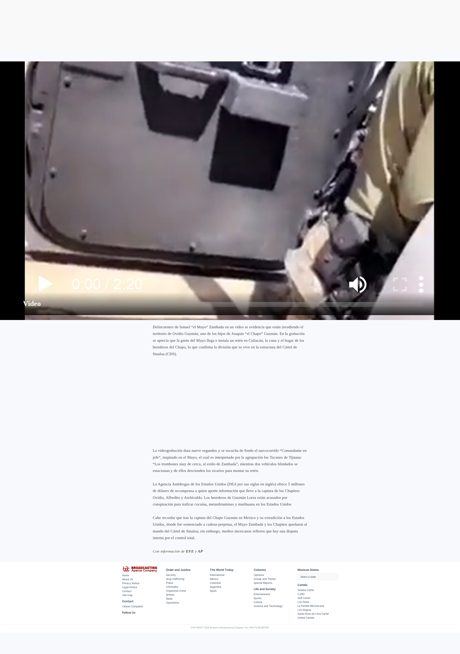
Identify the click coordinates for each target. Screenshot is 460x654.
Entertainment (262, 594)
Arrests (170, 594)
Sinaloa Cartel (306, 590)
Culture (258, 602)
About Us (127, 579)
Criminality (172, 586)
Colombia (215, 582)
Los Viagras (304, 609)
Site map (127, 595)
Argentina (215, 586)
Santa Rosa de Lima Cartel (313, 613)
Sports (257, 598)
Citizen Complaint (132, 606)
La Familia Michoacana (311, 605)
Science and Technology (268, 605)
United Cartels (306, 617)
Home (125, 575)
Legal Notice (129, 587)
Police (169, 582)
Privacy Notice (130, 583)
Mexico (214, 578)
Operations (172, 602)
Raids (169, 598)
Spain (213, 590)
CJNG (301, 593)
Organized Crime (176, 590)
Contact (127, 591)
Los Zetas (303, 601)
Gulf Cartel (304, 597)
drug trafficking (175, 578)
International (217, 574)
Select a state (308, 576)
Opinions (259, 574)
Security (171, 574)
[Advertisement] (230, 25)
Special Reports (263, 582)
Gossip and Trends (265, 578)
